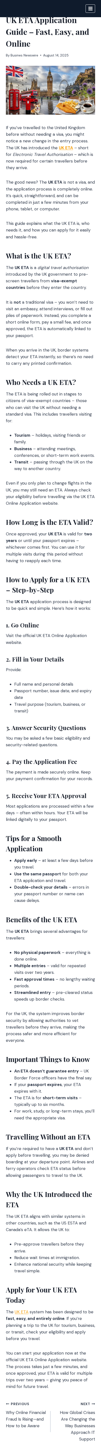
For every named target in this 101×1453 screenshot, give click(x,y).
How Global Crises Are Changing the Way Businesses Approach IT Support (77, 1422)
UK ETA (21, 1312)
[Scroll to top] (88, 1422)
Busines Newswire (24, 55)
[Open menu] (90, 8)
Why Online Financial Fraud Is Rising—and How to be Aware (26, 1415)
